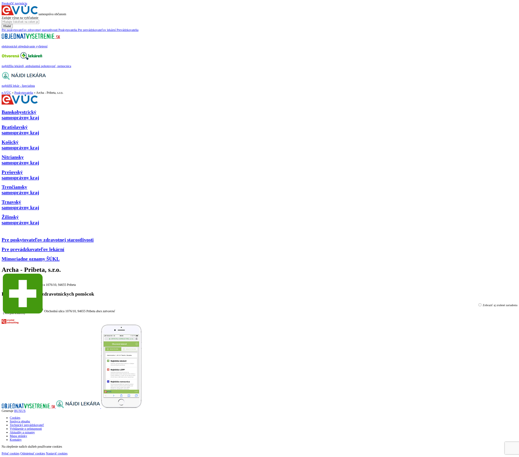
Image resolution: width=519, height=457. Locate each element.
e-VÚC (6, 92)
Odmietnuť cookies (32, 453)
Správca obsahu (20, 421)
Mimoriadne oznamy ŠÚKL (31, 258)
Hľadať (7, 26)
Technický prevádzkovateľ (27, 425)
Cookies (15, 417)
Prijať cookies (10, 453)
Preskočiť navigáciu (14, 3)
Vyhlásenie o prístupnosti (26, 428)
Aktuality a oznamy (22, 432)
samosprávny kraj (20, 114)
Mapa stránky (18, 436)
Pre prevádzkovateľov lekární (33, 249)
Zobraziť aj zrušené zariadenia (500, 305)
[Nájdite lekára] (78, 407)
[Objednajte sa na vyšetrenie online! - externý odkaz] (29, 407)
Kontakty (16, 439)
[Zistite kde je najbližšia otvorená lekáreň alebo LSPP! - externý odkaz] (121, 407)
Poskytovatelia (23, 92)
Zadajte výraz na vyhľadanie (20, 17)
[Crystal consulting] (10, 322)
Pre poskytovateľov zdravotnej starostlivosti (48, 239)
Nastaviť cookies (57, 453)
